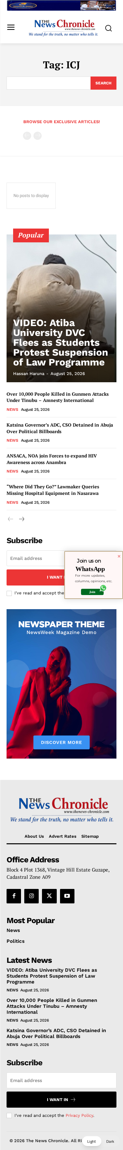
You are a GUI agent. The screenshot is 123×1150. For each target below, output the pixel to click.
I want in (57, 577)
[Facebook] (14, 896)
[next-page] (21, 519)
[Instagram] (31, 896)
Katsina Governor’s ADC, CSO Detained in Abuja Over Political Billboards (60, 428)
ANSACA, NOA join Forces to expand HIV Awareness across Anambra (52, 459)
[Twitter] (49, 896)
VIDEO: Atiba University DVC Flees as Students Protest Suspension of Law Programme (60, 342)
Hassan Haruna (28, 373)
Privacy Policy (79, 1115)
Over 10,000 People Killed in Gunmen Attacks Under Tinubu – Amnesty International (58, 397)
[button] (101, 1141)
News (12, 409)
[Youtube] (67, 896)
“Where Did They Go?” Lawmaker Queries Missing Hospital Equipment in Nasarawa (53, 489)
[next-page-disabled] (37, 136)
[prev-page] (27, 136)
